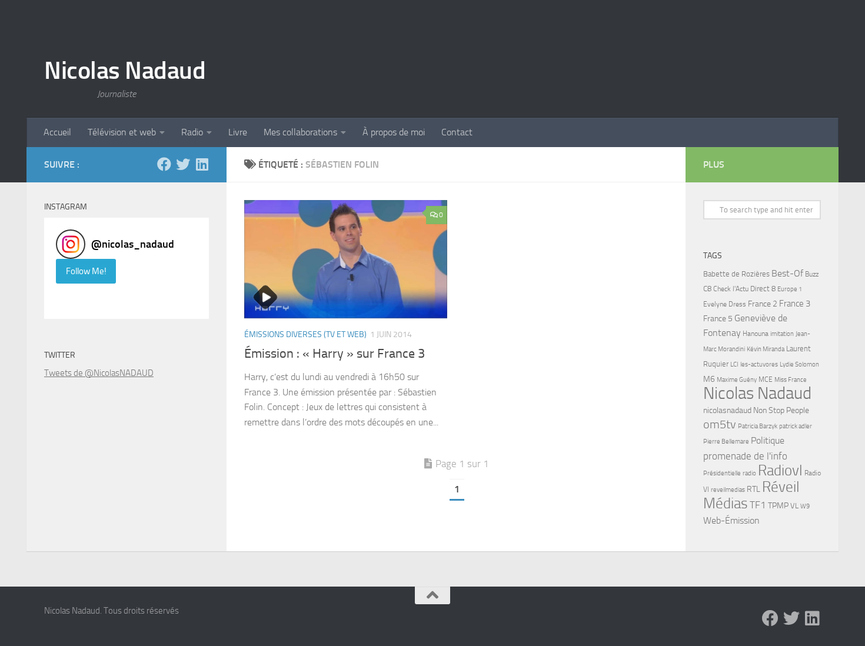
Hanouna (755, 333)
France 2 (762, 304)
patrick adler (795, 426)
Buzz (812, 274)
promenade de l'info (745, 456)
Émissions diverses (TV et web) (305, 334)
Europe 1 (789, 289)
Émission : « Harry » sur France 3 (334, 353)
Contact (457, 132)
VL (794, 505)
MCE (765, 379)
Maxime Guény (737, 379)
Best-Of (787, 273)
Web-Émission (731, 520)
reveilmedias (728, 489)
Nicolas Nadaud (124, 70)
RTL (753, 489)
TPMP (778, 506)
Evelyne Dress (724, 304)
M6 (709, 379)
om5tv (719, 424)
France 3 (794, 303)
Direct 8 (763, 288)
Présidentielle (722, 473)
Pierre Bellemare (726, 441)
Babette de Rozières (736, 273)
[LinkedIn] (202, 164)
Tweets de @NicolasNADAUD (99, 373)
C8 (707, 288)
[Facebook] (164, 164)
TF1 (758, 505)
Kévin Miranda (765, 349)
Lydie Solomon (799, 364)
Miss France (790, 379)
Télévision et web (122, 132)
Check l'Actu (730, 289)
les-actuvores (759, 364)
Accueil (57, 132)
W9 (805, 506)
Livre (237, 132)
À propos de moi (393, 132)
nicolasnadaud (727, 410)
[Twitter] (183, 164)
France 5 (718, 319)
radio (749, 473)
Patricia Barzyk (757, 426)
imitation (782, 334)
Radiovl (780, 470)
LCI (734, 364)
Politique (767, 440)
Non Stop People (781, 410)
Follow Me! (86, 271)
